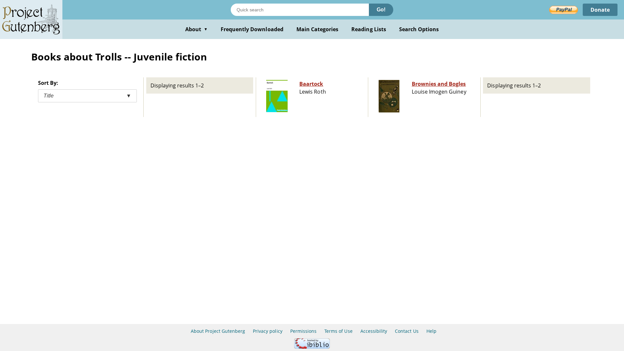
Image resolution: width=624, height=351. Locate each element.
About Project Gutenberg (218, 331)
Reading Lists (368, 29)
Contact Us (406, 331)
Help (431, 331)
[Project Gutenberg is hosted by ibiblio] (312, 347)
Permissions (303, 331)
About (196, 29)
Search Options (419, 29)
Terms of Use (338, 331)
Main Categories (317, 29)
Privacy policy (267, 331)
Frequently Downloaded (252, 29)
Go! (381, 9)
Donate (600, 9)
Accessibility (373, 331)
